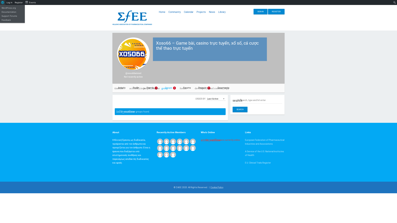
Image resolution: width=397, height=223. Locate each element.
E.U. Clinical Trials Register (258, 163)
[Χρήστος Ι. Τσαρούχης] (166, 141)
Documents (223, 88)
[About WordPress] (2, 2)
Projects (201, 12)
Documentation (9, 12)
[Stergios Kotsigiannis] (180, 141)
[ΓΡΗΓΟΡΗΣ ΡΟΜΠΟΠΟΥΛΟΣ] (193, 148)
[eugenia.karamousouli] (160, 154)
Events (32, 2)
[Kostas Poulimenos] (160, 141)
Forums (187, 88)
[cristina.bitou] (166, 154)
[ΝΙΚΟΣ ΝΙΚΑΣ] (180, 148)
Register (276, 12)
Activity (121, 88)
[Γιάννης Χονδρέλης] (160, 148)
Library (222, 12)
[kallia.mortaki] (173, 154)
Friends (152, 88)
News (212, 12)
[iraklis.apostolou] (166, 148)
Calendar (188, 12)
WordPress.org (9, 8)
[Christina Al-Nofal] (193, 141)
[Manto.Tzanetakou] (186, 148)
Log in (9, 2)
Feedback (6, 20)
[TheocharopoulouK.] (186, 141)
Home (162, 12)
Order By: (200, 99)
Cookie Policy (216, 187)
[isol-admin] (173, 141)
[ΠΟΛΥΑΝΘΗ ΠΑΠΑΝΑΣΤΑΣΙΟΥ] (173, 148)
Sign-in (260, 12)
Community (174, 12)
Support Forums (9, 16)
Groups (170, 88)
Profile (136, 88)
